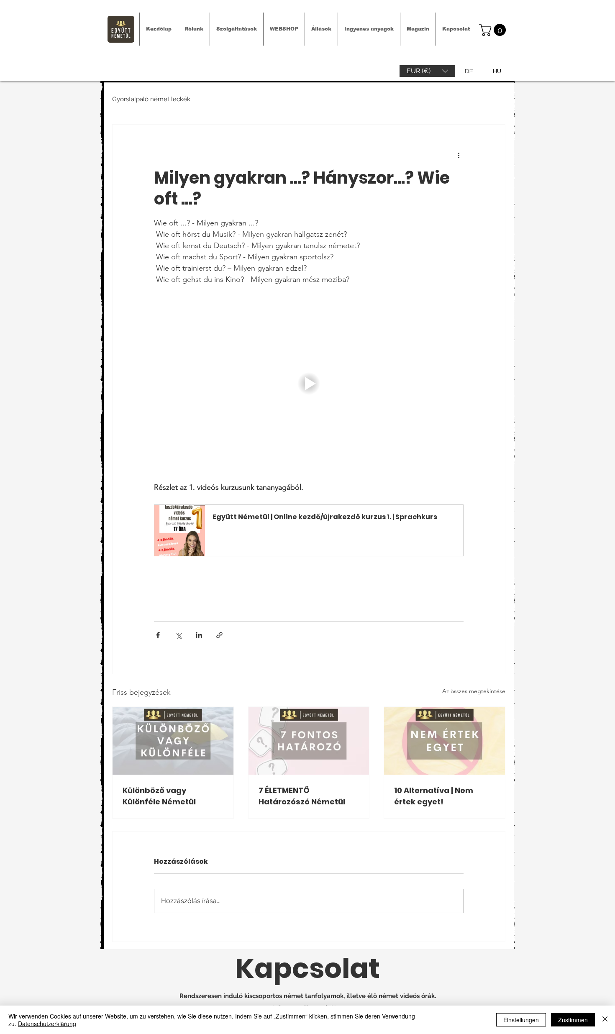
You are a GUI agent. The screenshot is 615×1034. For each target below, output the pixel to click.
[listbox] (427, 71)
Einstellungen (521, 1020)
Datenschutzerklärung (47, 1023)
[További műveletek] (459, 155)
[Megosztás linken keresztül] (219, 635)
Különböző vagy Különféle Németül (159, 796)
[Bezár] (605, 1019)
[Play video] (309, 384)
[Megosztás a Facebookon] (158, 635)
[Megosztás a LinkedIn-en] (199, 635)
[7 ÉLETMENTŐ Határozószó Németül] (309, 741)
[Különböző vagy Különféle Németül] (173, 741)
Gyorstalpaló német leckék (151, 99)
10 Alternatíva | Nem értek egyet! (433, 796)
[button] (427, 71)
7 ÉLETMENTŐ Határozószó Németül (302, 796)
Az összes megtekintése (473, 691)
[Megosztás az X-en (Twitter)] (178, 635)
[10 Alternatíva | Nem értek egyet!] (444, 741)
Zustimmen (573, 1020)
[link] (494, 30)
